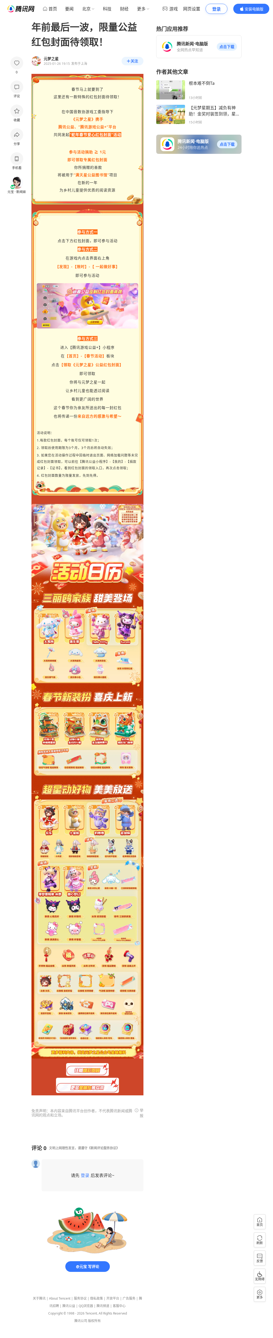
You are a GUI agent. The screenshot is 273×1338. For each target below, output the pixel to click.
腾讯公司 (80, 1321)
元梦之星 (83, 119)
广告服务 (129, 1298)
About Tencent (59, 1298)
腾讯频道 (103, 1306)
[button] (227, 47)
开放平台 (112, 1298)
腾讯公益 (68, 1306)
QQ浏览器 (86, 1306)
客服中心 (119, 1306)
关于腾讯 (39, 1298)
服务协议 (80, 1298)
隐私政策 (96, 1298)
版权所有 (94, 1321)
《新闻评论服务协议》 (103, 1148)
